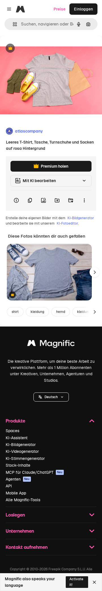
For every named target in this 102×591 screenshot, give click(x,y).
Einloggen (83, 9)
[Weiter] (95, 272)
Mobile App (16, 493)
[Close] (94, 582)
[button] (51, 397)
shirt (15, 312)
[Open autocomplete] (12, 24)
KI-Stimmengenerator (25, 458)
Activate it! (76, 582)
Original (36, 48)
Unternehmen (20, 531)
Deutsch (51, 397)
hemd (60, 312)
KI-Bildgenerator (80, 218)
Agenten (18, 479)
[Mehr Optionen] (84, 200)
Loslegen (15, 515)
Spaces (12, 430)
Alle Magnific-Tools (23, 499)
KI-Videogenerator (22, 451)
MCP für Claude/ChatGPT (34, 472)
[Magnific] (51, 344)
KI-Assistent (16, 437)
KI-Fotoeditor (67, 223)
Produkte (15, 421)
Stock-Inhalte (18, 465)
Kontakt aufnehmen (27, 547)
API (9, 485)
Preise (59, 9)
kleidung (37, 312)
